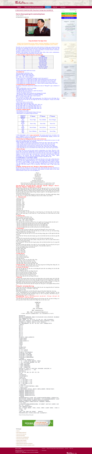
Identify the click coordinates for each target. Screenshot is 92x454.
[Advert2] (69, 63)
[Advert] (69, 41)
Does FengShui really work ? (21, 432)
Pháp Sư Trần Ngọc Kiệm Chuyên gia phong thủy (33, 7)
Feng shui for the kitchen (21, 435)
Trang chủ (19, 7)
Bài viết (48, 7)
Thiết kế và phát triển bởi (32, 452)
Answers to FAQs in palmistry (21, 440)
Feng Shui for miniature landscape (22, 438)
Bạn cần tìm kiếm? (73, 9)
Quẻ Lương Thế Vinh (69, 13)
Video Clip (55, 7)
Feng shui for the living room (21, 434)
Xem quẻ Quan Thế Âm (69, 18)
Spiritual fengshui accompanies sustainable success (25, 445)
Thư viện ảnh (62, 7)
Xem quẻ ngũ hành (69, 15)
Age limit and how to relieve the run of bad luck (24, 443)
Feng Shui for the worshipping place (23, 437)
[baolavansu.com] (24, 2)
